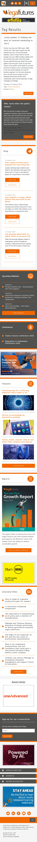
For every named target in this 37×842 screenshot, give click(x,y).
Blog (12, 89)
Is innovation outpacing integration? (15, 607)
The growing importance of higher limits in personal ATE (18, 235)
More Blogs (12, 185)
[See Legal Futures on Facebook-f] (19, 3)
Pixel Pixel (12, 834)
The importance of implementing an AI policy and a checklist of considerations (19, 616)
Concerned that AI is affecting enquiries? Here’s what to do (15, 392)
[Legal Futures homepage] (18, 13)
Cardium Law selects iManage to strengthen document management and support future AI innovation (19, 661)
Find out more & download (18, 550)
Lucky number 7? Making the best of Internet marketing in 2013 (18, 40)
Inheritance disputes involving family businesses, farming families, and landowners (19, 297)
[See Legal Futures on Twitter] (12, 3)
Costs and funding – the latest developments (17, 307)
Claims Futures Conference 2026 (19, 336)
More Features (18, 465)
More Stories (18, 671)
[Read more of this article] (18, 402)
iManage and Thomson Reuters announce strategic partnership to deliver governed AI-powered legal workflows (19, 626)
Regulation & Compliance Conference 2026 (16, 342)
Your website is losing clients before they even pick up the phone (18, 199)
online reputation (14, 87)
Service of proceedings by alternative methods (13, 416)
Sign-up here (7, 736)
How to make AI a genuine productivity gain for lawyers (18, 600)
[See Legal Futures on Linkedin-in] (15, 3)
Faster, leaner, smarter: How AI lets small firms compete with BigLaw (18, 441)
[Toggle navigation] (32, 3)
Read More (12, 180)
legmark (16, 836)
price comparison (27, 130)
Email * (5, 731)
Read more (28, 93)
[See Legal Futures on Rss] (29, 813)
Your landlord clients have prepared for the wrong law (17, 164)
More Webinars (18, 313)
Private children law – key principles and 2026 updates (19, 288)
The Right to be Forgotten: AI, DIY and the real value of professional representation (18, 637)
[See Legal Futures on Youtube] (24, 813)
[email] (18, 731)
